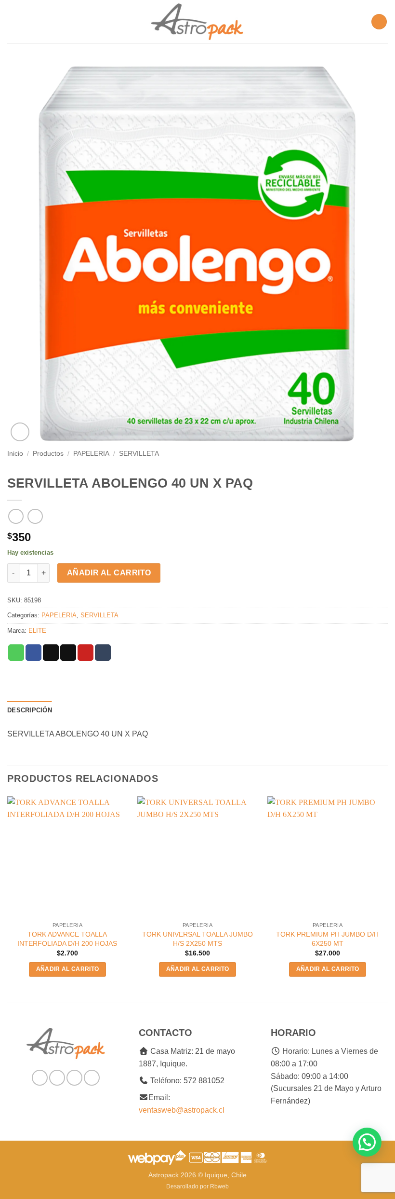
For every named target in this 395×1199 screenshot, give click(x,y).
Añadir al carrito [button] (67, 969)
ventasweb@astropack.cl (181, 1110)
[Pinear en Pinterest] (85, 652)
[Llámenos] (92, 1078)
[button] (13, 21)
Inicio (15, 453)
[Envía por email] (68, 652)
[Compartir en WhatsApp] (16, 652)
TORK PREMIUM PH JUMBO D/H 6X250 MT (327, 938)
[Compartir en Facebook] (33, 652)
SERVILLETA (139, 453)
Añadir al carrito (109, 573)
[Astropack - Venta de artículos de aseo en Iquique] (197, 21)
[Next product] (15, 516)
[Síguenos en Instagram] (57, 1078)
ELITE (37, 630)
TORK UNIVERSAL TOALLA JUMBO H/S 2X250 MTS (197, 938)
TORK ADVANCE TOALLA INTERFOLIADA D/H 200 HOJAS (67, 938)
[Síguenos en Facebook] (40, 1078)
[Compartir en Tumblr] (103, 652)
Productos (48, 453)
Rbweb (219, 1186)
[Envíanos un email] (74, 1078)
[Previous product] (34, 516)
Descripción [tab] (29, 710)
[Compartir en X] (51, 652)
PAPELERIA (91, 453)
